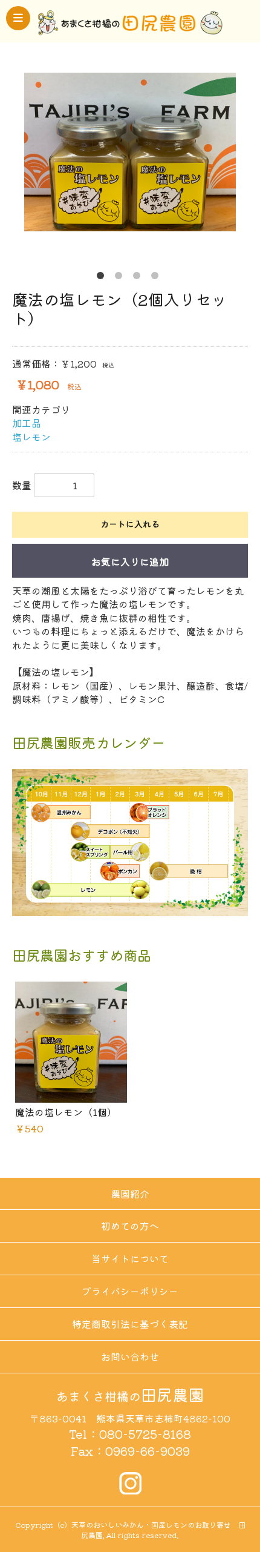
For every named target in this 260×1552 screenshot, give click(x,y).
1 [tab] (103, 278)
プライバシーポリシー (130, 1291)
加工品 (26, 422)
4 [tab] (157, 278)
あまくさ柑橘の (130, 1396)
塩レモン (31, 436)
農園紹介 (130, 1193)
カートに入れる (130, 524)
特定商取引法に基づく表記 (130, 1323)
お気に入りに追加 (130, 561)
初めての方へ (130, 1225)
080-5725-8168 (145, 1433)
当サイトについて (130, 1258)
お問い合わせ (130, 1356)
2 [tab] (121, 278)
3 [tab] (139, 278)
